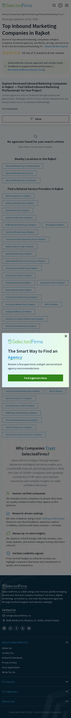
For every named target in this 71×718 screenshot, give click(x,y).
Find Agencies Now (35, 378)
